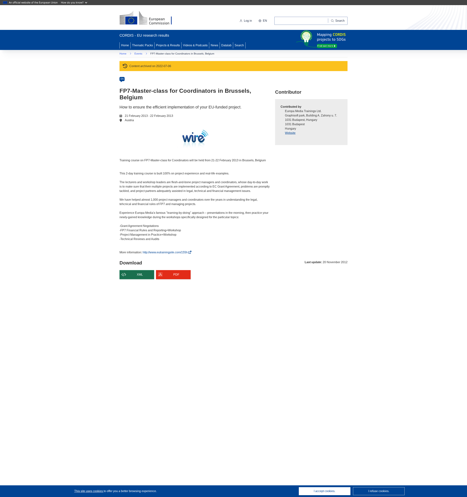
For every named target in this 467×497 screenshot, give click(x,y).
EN (122, 79)
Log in (248, 20)
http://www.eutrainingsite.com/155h (166, 252)
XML (140, 274)
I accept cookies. (324, 491)
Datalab (226, 45)
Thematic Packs (142, 45)
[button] (263, 21)
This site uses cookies (89, 491)
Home (125, 45)
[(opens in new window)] (148, 18)
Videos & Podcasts (195, 45)
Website (290, 133)
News (214, 45)
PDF (176, 274)
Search (239, 45)
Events (138, 53)
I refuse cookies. (378, 491)
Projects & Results (168, 45)
